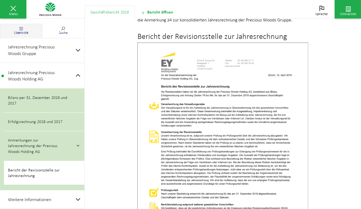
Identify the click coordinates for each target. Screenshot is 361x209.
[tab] (110, 12)
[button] (13, 9)
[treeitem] (42, 50)
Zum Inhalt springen (40, 3)
